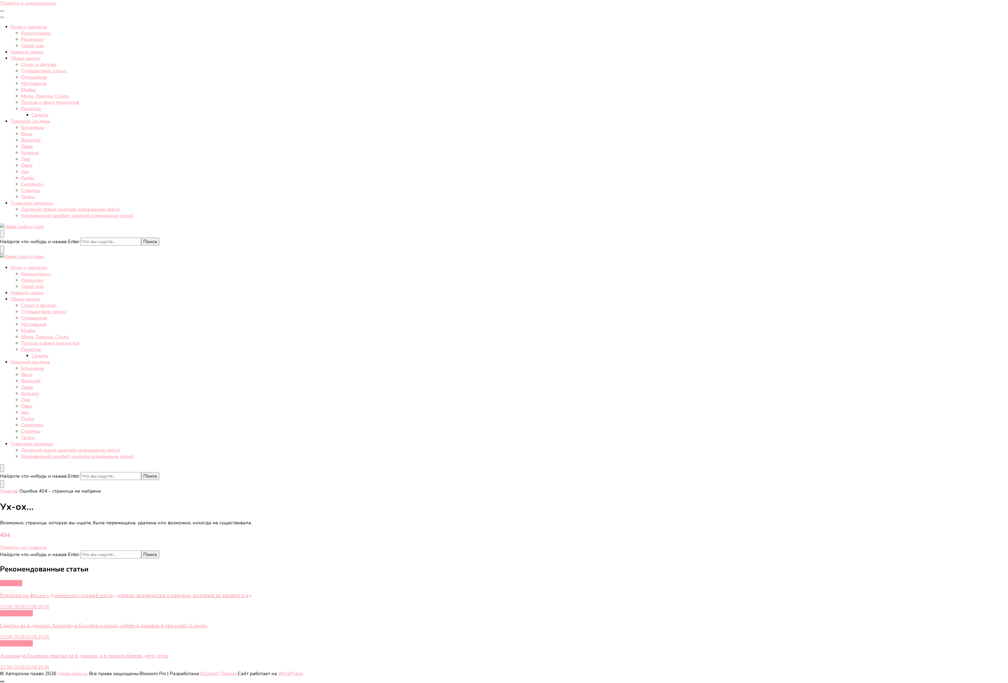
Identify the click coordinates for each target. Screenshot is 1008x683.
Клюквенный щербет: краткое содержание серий (77, 215)
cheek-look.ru (72, 673)
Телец (28, 197)
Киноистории (36, 33)
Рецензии (32, 39)
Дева (27, 146)
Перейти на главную (23, 547)
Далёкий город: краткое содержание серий (70, 209)
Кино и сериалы (28, 27)
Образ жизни (25, 58)
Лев (25, 159)
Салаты (40, 115)
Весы (27, 134)
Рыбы (27, 178)
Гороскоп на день (30, 121)
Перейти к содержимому (28, 3)
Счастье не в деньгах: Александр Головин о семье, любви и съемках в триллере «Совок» (104, 625)
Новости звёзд (26, 52)
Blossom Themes (218, 673)
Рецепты (31, 108)
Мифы (28, 90)
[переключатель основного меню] (2, 11)
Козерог (30, 153)
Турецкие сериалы (31, 203)
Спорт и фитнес (39, 64)
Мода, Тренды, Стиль (45, 96)
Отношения (34, 77)
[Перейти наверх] (2, 681)
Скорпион (32, 184)
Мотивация (33, 83)
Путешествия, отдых (44, 71)
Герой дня (32, 45)
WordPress (290, 673)
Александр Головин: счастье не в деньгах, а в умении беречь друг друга (84, 655)
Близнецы (32, 127)
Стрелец (30, 190)
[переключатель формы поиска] (2, 234)
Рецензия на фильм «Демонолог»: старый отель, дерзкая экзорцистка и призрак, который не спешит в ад (125, 595)
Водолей (31, 140)
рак (25, 171)
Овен (27, 165)
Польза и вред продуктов (50, 102)
